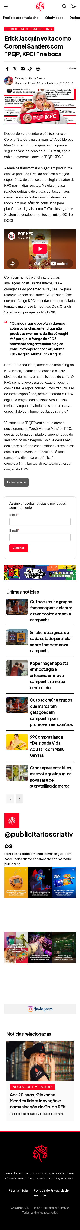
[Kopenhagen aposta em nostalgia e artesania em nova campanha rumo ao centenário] (17, 668)
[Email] (23, 68)
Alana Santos (37, 78)
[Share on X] (15, 68)
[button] (8, 6)
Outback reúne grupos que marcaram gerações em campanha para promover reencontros (51, 712)
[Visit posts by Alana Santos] (8, 80)
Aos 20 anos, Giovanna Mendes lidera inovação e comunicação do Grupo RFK (38, 1100)
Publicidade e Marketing (29, 29)
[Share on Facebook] (7, 68)
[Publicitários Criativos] (40, 6)
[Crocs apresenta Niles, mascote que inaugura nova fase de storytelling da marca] (17, 773)
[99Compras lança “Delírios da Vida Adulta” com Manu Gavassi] (17, 742)
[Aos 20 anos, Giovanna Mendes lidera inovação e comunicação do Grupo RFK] (40, 1061)
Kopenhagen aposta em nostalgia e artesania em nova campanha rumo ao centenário (49, 675)
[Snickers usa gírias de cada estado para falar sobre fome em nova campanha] (17, 637)
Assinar (19, 548)
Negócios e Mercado (32, 1087)
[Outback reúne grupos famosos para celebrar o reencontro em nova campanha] (17, 607)
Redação (29, 1113)
